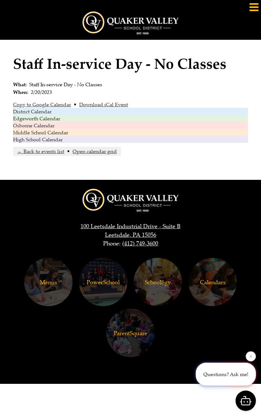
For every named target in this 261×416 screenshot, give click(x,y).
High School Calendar (38, 139)
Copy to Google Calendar (42, 104)
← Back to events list (40, 151)
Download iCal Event (103, 104)
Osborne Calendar (33, 125)
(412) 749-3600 (140, 243)
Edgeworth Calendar (36, 118)
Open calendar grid (95, 151)
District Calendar (32, 111)
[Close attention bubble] (251, 356)
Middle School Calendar (40, 132)
